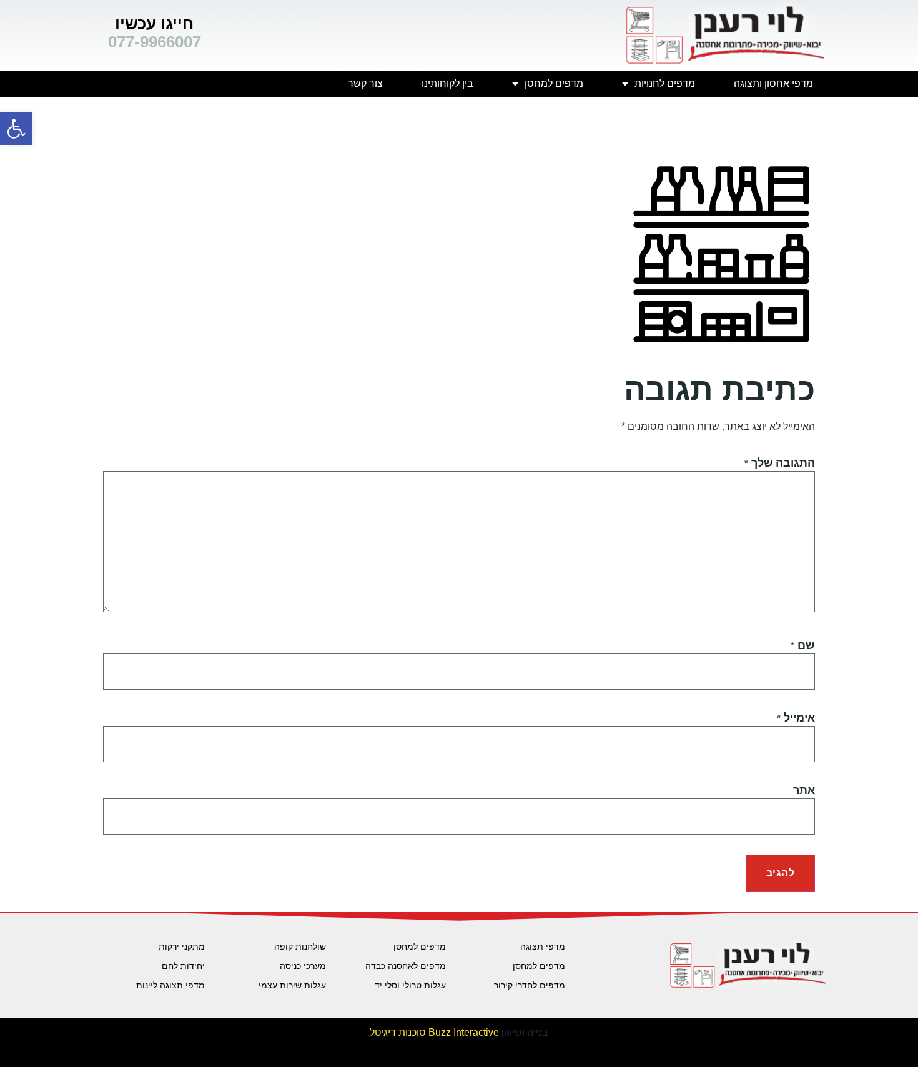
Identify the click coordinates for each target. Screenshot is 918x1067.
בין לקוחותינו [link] (447, 83)
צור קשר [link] (365, 83)
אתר (804, 790)
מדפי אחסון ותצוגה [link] (773, 83)
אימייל (795, 718)
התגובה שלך (779, 463)
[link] (16, 128)
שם (802, 645)
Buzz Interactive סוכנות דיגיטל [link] (434, 1032)
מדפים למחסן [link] (554, 83)
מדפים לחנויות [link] (664, 83)
